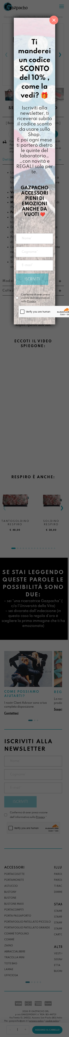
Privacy (31, 301)
